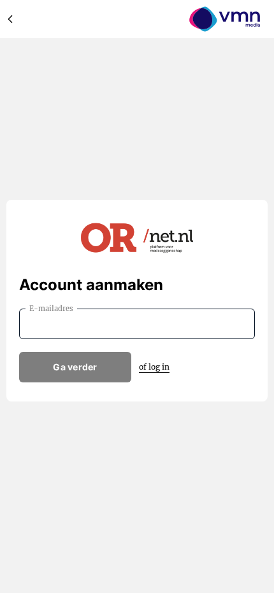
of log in (154, 367)
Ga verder (75, 366)
